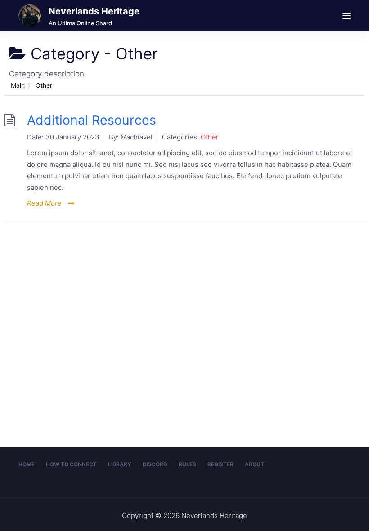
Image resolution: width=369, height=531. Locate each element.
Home (26, 464)
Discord (155, 464)
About (254, 464)
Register (220, 464)
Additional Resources (91, 120)
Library (119, 464)
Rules (187, 464)
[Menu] (346, 16)
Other (210, 137)
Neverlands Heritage (94, 11)
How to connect (71, 464)
